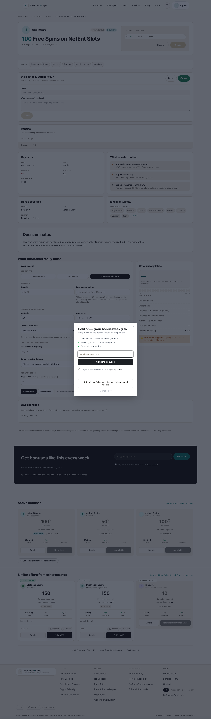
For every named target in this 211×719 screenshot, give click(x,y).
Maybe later (106, 390)
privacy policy (116, 369)
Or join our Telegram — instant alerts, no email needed (107, 383)
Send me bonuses (105, 361)
